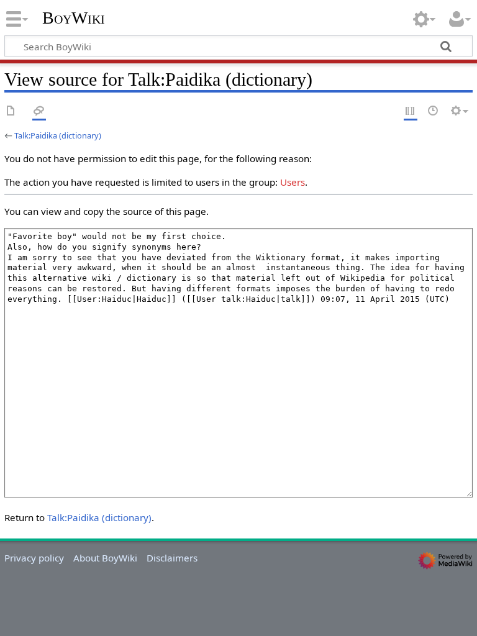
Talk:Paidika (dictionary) (57, 135)
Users (292, 182)
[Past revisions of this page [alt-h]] (433, 111)
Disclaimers (172, 558)
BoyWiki (73, 18)
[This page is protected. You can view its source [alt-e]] (410, 111)
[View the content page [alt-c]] (11, 111)
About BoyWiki (105, 558)
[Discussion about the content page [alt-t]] (39, 111)
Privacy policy (34, 558)
